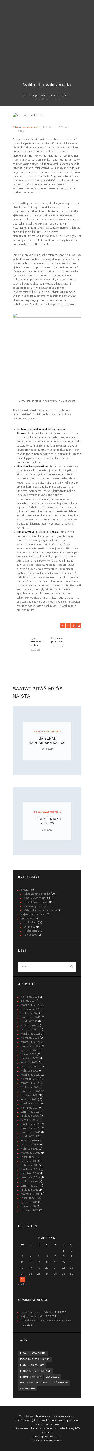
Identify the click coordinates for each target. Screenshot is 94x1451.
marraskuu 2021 (30, 1091)
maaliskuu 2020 (31, 1124)
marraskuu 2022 (31, 1046)
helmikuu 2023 (30, 1037)
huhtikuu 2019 (29, 1148)
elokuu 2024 (28, 1000)
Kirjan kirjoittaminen (36, 902)
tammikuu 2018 (30, 1177)
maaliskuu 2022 (30, 1074)
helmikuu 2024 (30, 1009)
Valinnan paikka (33, 906)
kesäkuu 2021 (29, 1099)
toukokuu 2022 (30, 1066)
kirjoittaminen (31, 1376)
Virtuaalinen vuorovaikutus (40, 910)
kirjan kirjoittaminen (35, 1371)
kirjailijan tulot (32, 1365)
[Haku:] (47, 966)
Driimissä (29, 926)
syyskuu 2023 (29, 1025)
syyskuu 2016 (29, 1202)
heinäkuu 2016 (30, 1210)
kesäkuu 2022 (29, 1062)
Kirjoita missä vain (32, 1316)
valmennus (28, 1388)
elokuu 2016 (28, 1206)
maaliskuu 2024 (30, 1005)
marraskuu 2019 (30, 1132)
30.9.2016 (47, 749)
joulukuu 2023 (30, 1013)
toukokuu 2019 (30, 1144)
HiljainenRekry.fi (43, 1416)
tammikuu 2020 (31, 1128)
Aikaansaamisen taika (54, 95)
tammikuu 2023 (30, 1042)
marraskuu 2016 (30, 1193)
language (52, 1376)
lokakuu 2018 (29, 1157)
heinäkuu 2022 (30, 1058)
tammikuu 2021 (30, 1111)
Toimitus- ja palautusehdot (47, 1440)
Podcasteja (30, 930)
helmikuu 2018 (30, 1173)
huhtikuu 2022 (30, 1070)
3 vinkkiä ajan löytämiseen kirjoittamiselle (46, 1320)
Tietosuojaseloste (42, 1436)
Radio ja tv (30, 934)
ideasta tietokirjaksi (35, 1359)
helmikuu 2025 (30, 996)
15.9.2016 (48, 127)
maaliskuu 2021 (30, 1103)
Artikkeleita (30, 922)
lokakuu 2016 (29, 1198)
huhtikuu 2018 (29, 1165)
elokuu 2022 (28, 1054)
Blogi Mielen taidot (35, 898)
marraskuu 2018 (30, 1152)
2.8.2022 (47, 829)
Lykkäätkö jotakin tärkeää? (37, 1312)
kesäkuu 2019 (29, 1140)
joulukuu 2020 (30, 1115)
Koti (25, 95)
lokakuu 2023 (29, 1021)
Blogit (34, 95)
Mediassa (27, 918)
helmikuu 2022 (30, 1078)
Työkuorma (60, 1382)
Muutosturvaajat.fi (65, 1416)
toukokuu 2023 (30, 1029)
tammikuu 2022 (30, 1083)
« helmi (22, 1284)
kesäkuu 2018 (29, 1161)
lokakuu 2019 (29, 1136)
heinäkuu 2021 (29, 1095)
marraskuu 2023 (31, 1017)
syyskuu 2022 (29, 1050)
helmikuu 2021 (30, 1107)
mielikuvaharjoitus (34, 1382)
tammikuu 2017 (30, 1185)
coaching (39, 1353)
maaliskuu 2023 (30, 1033)
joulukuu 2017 (29, 1181)
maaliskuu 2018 (30, 1169)
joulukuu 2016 (29, 1189)
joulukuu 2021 (29, 1087)
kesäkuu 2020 (29, 1120)
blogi (24, 1353)
